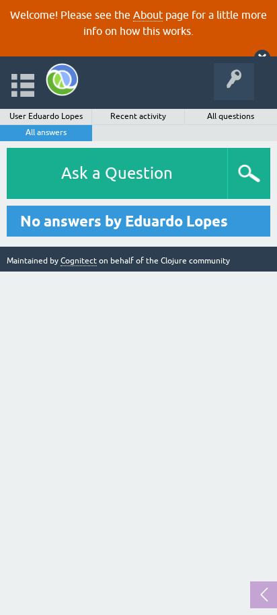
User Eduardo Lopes (46, 116)
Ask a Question (117, 173)
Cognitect (79, 260)
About (148, 15)
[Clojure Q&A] (62, 79)
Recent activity (138, 116)
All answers (46, 132)
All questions (230, 116)
